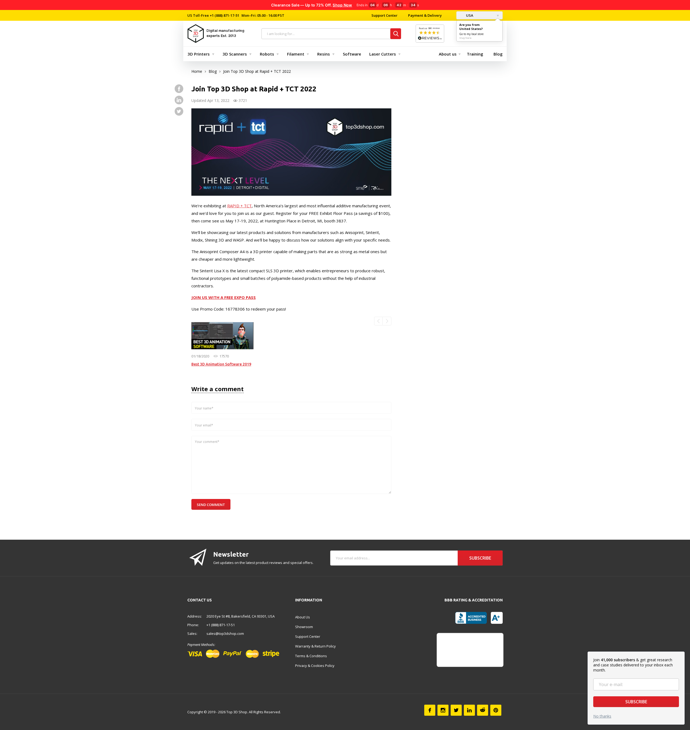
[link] (222, 335)
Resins (323, 54)
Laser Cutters (382, 54)
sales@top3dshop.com (225, 633)
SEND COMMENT (211, 504)
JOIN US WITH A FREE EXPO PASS (223, 297)
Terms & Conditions (311, 655)
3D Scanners (235, 54)
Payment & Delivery (425, 15)
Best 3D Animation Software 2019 (221, 364)
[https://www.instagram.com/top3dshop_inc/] (442, 710)
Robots (267, 54)
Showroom (304, 626)
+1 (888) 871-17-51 (224, 15)
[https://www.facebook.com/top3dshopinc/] (179, 88)
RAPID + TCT (239, 205)
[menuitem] (199, 54)
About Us (302, 617)
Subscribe (636, 702)
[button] (378, 321)
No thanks (602, 716)
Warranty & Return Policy (315, 646)
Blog (498, 54)
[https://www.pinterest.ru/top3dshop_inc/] (495, 710)
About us (448, 54)
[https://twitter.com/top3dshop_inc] (179, 111)
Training (475, 54)
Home (196, 71)
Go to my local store (471, 34)
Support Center (384, 15)
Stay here (465, 38)
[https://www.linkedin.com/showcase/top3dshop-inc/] (179, 100)
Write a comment (217, 389)
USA (469, 15)
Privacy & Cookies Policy (314, 665)
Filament (295, 54)
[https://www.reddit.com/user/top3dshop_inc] (482, 710)
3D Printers (199, 54)
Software (352, 54)
